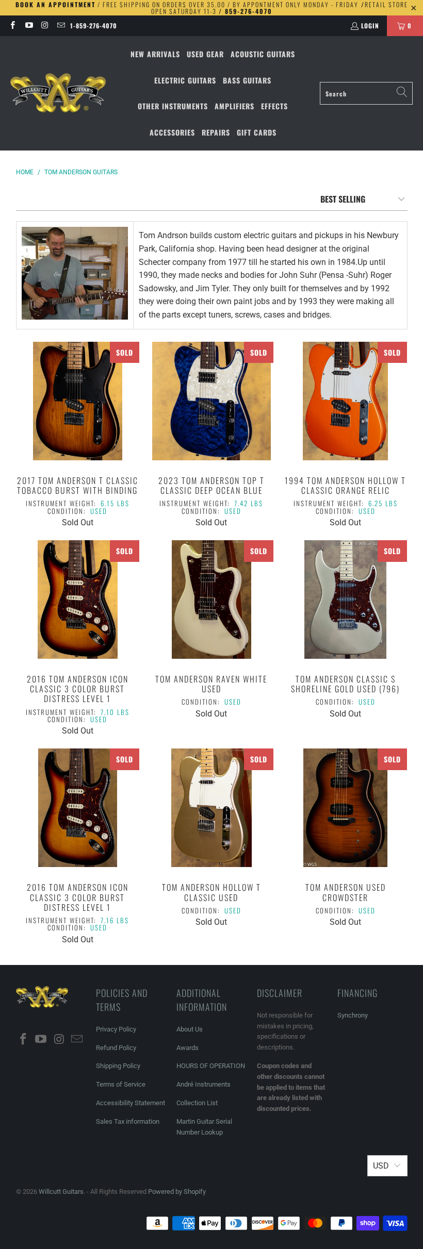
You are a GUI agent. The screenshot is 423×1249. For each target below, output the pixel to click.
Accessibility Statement (130, 1103)
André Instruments (203, 1084)
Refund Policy (116, 1048)
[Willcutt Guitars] (58, 93)
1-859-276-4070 (93, 25)
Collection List (197, 1103)
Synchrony (352, 1015)
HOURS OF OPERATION (210, 1066)
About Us (189, 1029)
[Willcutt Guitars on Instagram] (44, 25)
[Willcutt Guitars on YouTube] (28, 25)
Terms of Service (120, 1084)
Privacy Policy (116, 1029)
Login (370, 25)
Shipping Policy (118, 1066)
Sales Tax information (127, 1121)
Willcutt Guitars (61, 1191)
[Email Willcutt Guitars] (60, 25)
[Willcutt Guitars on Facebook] (12, 25)
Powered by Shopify (177, 1191)
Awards (187, 1048)
